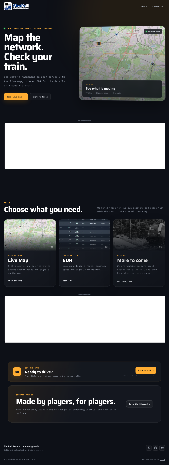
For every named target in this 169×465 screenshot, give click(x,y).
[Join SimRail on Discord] (162, 448)
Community (157, 6)
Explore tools (40, 97)
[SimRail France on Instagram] (155, 448)
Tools (144, 6)
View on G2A (146, 370)
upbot (162, 459)
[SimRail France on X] (149, 448)
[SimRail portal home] (16, 6)
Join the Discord (139, 404)
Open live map (16, 97)
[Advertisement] (85, 146)
